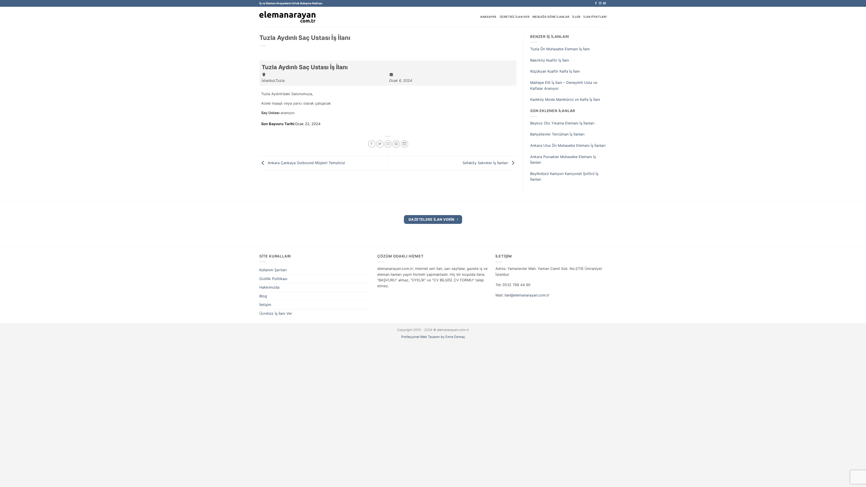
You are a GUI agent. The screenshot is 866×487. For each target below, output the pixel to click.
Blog (263, 296)
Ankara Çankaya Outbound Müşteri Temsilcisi (306, 163)
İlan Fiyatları (595, 16)
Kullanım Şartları (273, 270)
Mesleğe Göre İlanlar (550, 16)
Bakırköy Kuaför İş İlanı (549, 60)
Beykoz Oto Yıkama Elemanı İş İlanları (562, 123)
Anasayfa (488, 16)
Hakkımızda (269, 287)
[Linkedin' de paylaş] (404, 144)
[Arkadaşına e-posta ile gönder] (388, 144)
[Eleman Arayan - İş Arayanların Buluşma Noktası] (287, 17)
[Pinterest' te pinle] (396, 144)
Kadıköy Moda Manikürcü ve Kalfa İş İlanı (565, 99)
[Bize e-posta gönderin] (604, 3)
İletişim (265, 304)
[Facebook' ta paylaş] (371, 144)
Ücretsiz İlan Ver (514, 16)
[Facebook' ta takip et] (595, 3)
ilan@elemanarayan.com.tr (526, 295)
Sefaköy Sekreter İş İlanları (486, 163)
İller (576, 16)
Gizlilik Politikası (273, 278)
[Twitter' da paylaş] (380, 144)
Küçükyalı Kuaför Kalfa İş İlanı (555, 71)
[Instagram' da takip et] (600, 3)
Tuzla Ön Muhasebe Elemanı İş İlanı (560, 49)
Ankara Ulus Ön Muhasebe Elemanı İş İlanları (568, 145)
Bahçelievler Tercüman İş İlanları (557, 134)
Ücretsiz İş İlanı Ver (275, 313)
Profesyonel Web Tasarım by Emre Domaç (433, 337)
